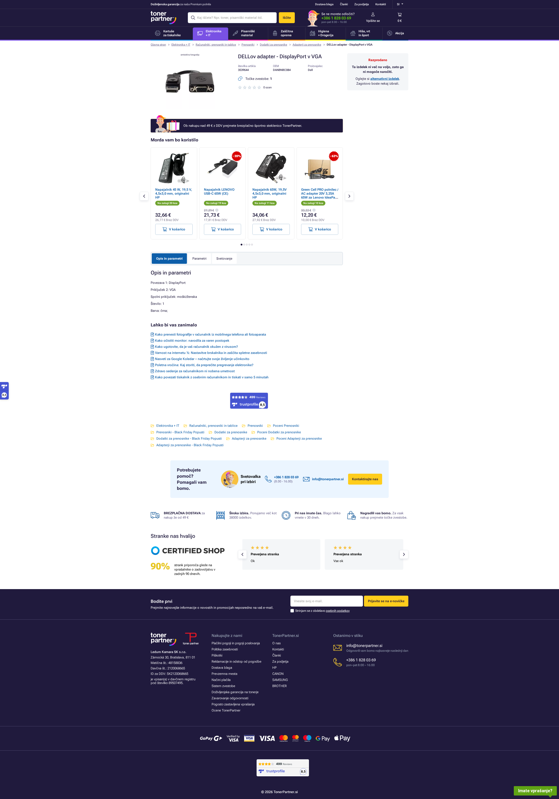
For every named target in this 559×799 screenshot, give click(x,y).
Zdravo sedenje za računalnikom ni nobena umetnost (195, 371)
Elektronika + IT (180, 44)
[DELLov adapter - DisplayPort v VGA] (190, 108)
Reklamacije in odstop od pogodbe (236, 662)
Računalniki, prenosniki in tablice (216, 44)
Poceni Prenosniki (286, 426)
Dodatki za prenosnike (273, 44)
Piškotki (217, 655)
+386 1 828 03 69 (336, 18)
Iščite (287, 18)
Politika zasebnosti (225, 649)
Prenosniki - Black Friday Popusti (180, 432)
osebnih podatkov (338, 610)
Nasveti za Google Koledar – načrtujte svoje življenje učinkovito (202, 359)
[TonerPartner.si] (163, 17)
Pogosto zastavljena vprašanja (233, 704)
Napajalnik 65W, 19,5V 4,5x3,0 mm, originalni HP (269, 193)
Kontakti (380, 4)
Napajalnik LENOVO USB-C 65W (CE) (219, 191)
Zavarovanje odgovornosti (230, 698)
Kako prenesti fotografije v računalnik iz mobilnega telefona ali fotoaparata (210, 334)
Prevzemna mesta (224, 674)
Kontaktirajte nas (365, 479)
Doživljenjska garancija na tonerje (235, 692)
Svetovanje (224, 259)
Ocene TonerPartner (226, 710)
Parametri (199, 259)
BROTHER (279, 686)
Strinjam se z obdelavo (322, 610)
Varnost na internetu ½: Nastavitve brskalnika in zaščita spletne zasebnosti (211, 353)
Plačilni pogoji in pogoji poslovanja (236, 643)
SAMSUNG (280, 680)
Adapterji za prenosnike (307, 44)
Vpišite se (373, 20)
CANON (278, 674)
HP (274, 668)
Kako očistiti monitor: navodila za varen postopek (192, 341)
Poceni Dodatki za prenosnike (279, 432)
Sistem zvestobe (223, 686)
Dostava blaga (324, 4)
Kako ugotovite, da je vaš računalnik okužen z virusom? (196, 347)
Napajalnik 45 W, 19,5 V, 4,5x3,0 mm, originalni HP (173, 193)
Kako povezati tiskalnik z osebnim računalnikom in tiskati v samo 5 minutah (212, 377)
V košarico (177, 229)
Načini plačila (221, 680)
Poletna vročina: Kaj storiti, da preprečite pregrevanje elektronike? (204, 365)
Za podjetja (361, 4)
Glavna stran (158, 44)
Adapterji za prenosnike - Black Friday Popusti (190, 445)
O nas (276, 643)
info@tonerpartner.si (328, 479)
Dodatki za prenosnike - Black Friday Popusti (189, 439)
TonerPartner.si (285, 635)
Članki (344, 4)
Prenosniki (248, 44)
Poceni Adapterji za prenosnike (299, 439)
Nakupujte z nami (227, 635)
